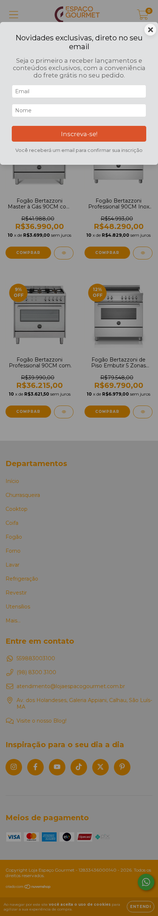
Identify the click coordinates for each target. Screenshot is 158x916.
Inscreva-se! (79, 134)
